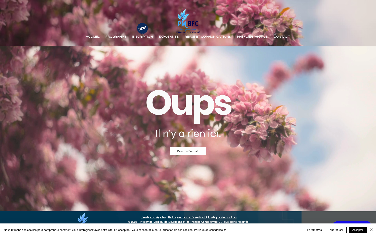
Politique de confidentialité (210, 230)
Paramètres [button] (314, 230)
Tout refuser (335, 230)
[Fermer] (371, 230)
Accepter (357, 230)
